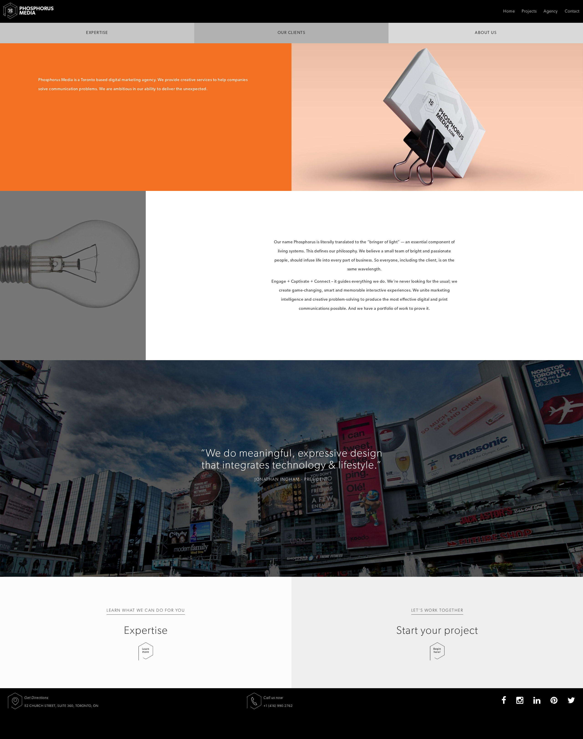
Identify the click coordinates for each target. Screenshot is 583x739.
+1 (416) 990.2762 (278, 706)
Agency (551, 11)
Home (509, 11)
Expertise (97, 33)
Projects (529, 11)
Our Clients (292, 33)
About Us (486, 33)
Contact (572, 11)
